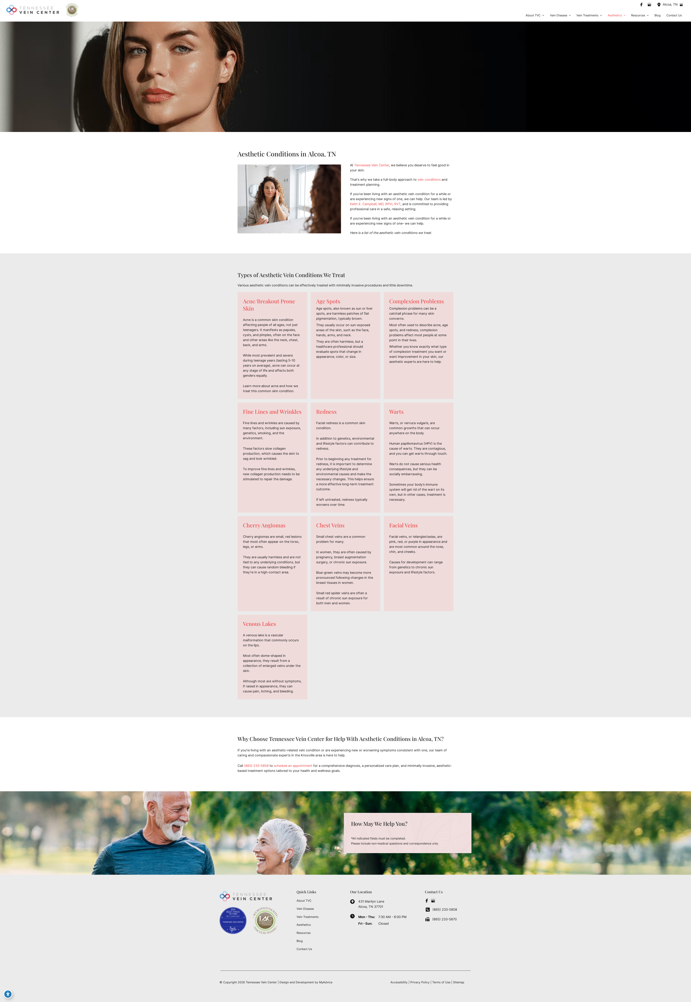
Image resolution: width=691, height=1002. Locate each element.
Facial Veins (403, 525)
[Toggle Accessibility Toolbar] (8, 994)
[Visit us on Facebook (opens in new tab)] (641, 4)
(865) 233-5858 (256, 766)
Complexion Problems (416, 301)
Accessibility (399, 982)
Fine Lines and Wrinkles (272, 411)
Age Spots (328, 301)
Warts (396, 411)
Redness (326, 411)
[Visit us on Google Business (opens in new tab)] (649, 4)
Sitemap (458, 982)
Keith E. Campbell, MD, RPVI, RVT (375, 204)
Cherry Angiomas (264, 525)
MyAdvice (325, 982)
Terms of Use (441, 982)
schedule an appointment (293, 766)
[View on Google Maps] (681, 4)
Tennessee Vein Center (371, 165)
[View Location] (660, 4)
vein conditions (429, 179)
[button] (542, 15)
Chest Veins (330, 525)
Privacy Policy (420, 982)
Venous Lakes (259, 623)
